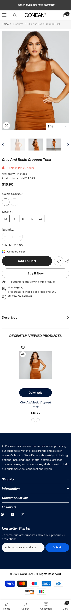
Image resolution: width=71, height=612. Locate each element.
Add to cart (27, 261)
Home (5, 24)
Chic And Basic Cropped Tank (35, 405)
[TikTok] (12, 514)
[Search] (15, 15)
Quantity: (8, 229)
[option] (35, 80)
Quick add (35, 392)
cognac (33, 420)
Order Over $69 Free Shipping (36, 5)
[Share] (66, 261)
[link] (58, 261)
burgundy (38, 420)
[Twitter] (23, 514)
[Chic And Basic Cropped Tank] (35, 365)
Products (18, 24)
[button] (58, 126)
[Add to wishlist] (23, 347)
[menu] (4, 15)
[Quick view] (23, 354)
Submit (57, 547)
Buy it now (35, 273)
